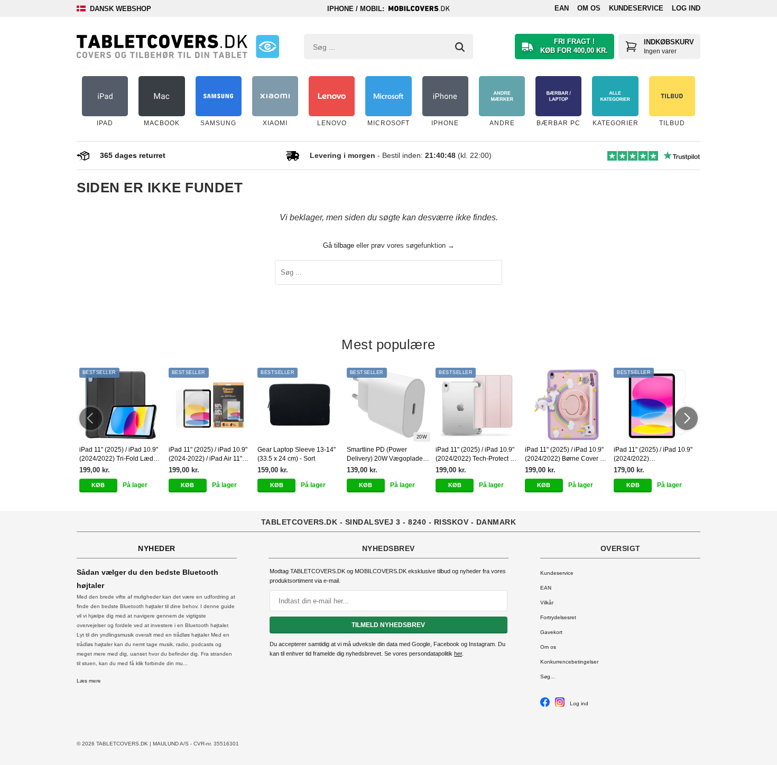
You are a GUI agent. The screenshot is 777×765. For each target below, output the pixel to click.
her (458, 653)
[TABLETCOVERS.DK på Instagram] (560, 705)
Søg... (547, 676)
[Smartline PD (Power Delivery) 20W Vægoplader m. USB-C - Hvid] (389, 405)
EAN (561, 8)
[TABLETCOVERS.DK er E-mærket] (267, 46)
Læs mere (89, 681)
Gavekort (551, 632)
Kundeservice (636, 8)
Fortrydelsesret (558, 617)
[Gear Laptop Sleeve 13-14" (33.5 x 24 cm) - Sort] (299, 405)
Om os (588, 8)
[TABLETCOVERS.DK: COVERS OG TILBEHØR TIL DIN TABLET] (162, 46)
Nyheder (156, 548)
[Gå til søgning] (460, 47)
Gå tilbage (338, 245)
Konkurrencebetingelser (569, 662)
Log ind (686, 8)
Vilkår (546, 602)
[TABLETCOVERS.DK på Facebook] (545, 705)
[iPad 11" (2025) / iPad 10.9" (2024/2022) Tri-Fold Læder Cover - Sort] (121, 405)
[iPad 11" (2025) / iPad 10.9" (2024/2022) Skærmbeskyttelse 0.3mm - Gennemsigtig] (656, 405)
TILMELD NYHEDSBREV (388, 625)
